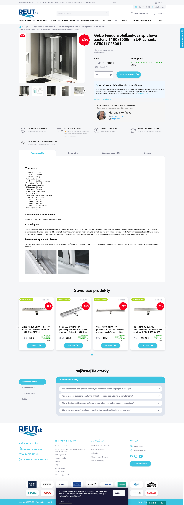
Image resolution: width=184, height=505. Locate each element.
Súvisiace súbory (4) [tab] (111, 153)
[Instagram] (135, 456)
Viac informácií (143, 93)
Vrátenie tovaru (60, 471)
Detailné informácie (101, 99)
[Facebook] (131, 456)
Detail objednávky (89, 2)
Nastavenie (65, 501)
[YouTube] (140, 456)
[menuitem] (27, 20)
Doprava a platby (60, 458)
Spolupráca (94, 453)
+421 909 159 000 (117, 116)
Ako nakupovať (60, 468)
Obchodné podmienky (98, 449)
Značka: (99, 52)
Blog (56, 465)
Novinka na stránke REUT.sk (100, 445)
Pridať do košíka (126, 74)
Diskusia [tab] (147, 153)
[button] (92, 355)
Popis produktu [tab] (37, 153)
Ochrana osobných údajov (99, 457)
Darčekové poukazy (97, 461)
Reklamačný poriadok (62, 475)
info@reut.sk (115, 119)
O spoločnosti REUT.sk (26, 2)
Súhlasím (118, 493)
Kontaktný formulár (140, 464)
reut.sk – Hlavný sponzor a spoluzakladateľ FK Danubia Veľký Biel (58, 2)
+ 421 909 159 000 (140, 450)
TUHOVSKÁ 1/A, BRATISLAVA (32, 450)
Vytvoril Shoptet (143, 502)
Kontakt (57, 461)
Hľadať (106, 13)
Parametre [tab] (73, 153)
